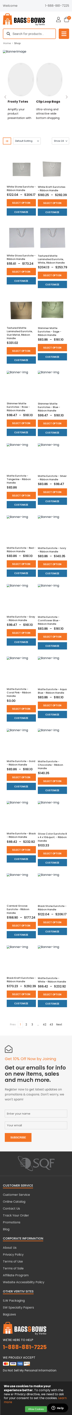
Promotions (11, 1222)
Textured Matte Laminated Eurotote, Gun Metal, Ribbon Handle (20, 333)
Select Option (21, 202)
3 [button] (32, 1024)
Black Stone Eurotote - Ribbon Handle (52, 907)
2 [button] (26, 1024)
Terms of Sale (13, 1268)
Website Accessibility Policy (23, 1282)
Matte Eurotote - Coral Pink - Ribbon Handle (19, 692)
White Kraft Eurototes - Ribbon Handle (51, 188)
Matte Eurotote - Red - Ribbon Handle (21, 549)
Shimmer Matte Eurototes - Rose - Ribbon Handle (18, 407)
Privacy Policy (13, 1254)
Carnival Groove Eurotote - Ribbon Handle (18, 909)
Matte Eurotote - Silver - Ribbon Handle (52, 477)
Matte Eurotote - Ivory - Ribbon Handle (52, 549)
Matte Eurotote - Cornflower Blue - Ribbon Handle (49, 620)
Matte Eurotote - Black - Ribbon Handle (21, 835)
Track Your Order (16, 1215)
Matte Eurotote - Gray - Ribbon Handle (21, 618)
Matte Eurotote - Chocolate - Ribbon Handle (50, 765)
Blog (6, 1229)
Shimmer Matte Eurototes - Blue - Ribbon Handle (49, 407)
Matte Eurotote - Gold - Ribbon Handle (21, 762)
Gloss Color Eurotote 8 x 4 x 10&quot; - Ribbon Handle (52, 837)
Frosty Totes (18, 101)
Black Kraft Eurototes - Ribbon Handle (21, 979)
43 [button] (51, 1024)
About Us (10, 1247)
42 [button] (44, 1024)
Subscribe (18, 1137)
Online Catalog (14, 1201)
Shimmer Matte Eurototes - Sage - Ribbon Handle (49, 331)
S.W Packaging (14, 1300)
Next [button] (59, 1024)
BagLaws (9, 1314)
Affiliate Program (16, 1275)
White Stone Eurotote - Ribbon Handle (21, 188)
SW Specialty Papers (18, 1307)
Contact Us (11, 1208)
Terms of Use (13, 1261)
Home (7, 43)
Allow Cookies (36, 1409)
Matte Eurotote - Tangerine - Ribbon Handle (19, 479)
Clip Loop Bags (48, 101)
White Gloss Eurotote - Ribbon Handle (21, 257)
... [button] (38, 1024)
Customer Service (16, 1194)
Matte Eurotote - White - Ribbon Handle (52, 979)
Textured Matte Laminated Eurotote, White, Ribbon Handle (51, 259)
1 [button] (20, 1024)
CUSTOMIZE (21, 212)
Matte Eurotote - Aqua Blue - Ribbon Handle (52, 691)
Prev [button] (13, 1024)
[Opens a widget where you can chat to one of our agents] (57, 1408)
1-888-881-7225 (57, 5)
